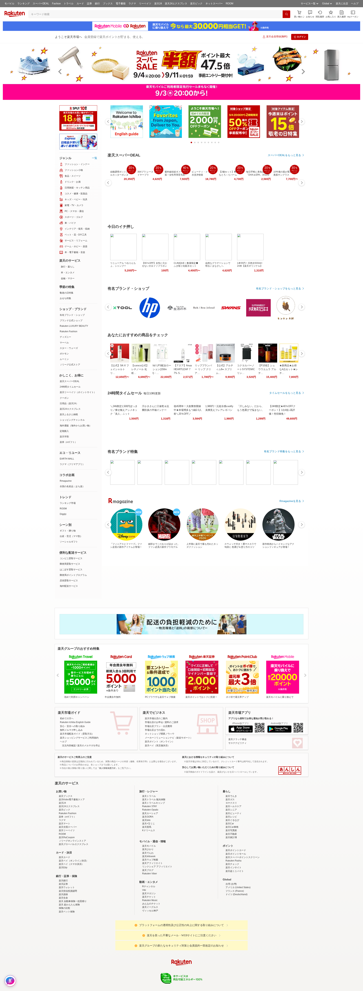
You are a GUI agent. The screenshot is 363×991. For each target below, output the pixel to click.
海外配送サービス (69, 586)
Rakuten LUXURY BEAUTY (74, 326)
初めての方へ (67, 718)
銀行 (97, 3)
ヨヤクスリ (231, 836)
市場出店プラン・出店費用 (158, 726)
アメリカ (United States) (238, 920)
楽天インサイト (233, 900)
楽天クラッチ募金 (237, 739)
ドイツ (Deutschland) (236, 927)
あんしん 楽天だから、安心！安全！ (289, 770)
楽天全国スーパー (68, 860)
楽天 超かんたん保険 (69, 937)
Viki (144, 923)
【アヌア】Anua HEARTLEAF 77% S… (183, 369)
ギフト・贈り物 (68, 530)
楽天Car (230, 856)
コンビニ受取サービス (71, 558)
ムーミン (64, 359)
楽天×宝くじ (148, 856)
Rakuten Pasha (233, 894)
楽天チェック (232, 897)
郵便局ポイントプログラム (73, 575)
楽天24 (158, 3)
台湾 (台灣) (231, 917)
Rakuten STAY (149, 839)
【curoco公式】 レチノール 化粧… (140, 369)
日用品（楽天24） (69, 403)
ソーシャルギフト (69, 541)
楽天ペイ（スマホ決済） (71, 897)
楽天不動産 (231, 867)
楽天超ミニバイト (235, 904)
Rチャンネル (148, 919)
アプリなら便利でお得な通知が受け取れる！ (251, 718)
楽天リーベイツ (67, 863)
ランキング (23, 3)
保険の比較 (64, 941)
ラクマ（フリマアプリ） (72, 464)
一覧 (94, 157)
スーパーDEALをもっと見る (284, 155)
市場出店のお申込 (154, 722)
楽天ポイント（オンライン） (159, 741)
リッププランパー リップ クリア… (203, 369)
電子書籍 (121, 3)
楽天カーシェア (150, 846)
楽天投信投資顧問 (68, 924)
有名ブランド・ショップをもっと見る (278, 288)
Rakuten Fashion (68, 331)
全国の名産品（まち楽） (72, 486)
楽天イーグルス (150, 940)
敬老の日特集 (66, 293)
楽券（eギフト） (68, 442)
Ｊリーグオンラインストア (72, 874)
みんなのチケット (151, 937)
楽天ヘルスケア (233, 839)
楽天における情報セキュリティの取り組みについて (208, 757)
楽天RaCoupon (67, 870)
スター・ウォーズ (69, 348)
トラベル (69, 3)
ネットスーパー (214, 3)
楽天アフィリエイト (152, 896)
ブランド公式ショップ (71, 320)
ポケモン (64, 353)
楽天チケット (149, 930)
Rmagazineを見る (290, 501)
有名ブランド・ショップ (72, 315)
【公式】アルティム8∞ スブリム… (224, 369)
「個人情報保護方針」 (107, 768)
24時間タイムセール (70, 386)
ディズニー (65, 337)
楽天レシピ (231, 850)
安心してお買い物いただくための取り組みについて (208, 767)
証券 (89, 3)
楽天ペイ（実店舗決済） (157, 745)
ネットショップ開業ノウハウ (159, 733)
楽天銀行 (63, 913)
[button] (310, 14)
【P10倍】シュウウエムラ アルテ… (267, 369)
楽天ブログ (148, 903)
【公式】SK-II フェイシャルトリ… (119, 369)
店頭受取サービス (69, 580)
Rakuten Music (149, 933)
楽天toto (146, 853)
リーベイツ (145, 3)
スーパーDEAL (41, 3)
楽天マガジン (149, 926)
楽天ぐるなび (232, 853)
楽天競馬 (146, 860)
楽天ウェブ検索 (150, 893)
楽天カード (64, 890)
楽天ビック (196, 3)
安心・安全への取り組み (72, 726)
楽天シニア (231, 843)
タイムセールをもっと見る (285, 392)
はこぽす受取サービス (71, 569)
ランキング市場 (68, 503)
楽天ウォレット (67, 920)
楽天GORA (147, 850)
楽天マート (64, 856)
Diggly (63, 514)
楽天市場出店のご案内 (156, 718)
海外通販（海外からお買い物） (76, 425)
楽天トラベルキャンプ (153, 836)
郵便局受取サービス (70, 564)
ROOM (229, 3)
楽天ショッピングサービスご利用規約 (79, 737)
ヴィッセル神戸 (150, 944)
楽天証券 (63, 917)
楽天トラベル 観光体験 (153, 832)
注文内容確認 (69, 745)
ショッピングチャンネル (72, 420)
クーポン (64, 398)
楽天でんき (231, 829)
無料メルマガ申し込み (71, 730)
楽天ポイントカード (236, 883)
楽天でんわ (148, 886)
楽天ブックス (65, 829)
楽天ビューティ (233, 846)
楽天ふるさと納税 (69, 414)
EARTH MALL (67, 458)
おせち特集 (65, 298)
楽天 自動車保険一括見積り (73, 934)
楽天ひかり (148, 882)
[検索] (286, 14)
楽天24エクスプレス (176, 3)
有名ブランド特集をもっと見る (282, 451)
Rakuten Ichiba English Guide (75, 722)
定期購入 (64, 431)
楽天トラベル (149, 829)
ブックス (108, 3)
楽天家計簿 (231, 870)
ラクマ (132, 3)
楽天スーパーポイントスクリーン (243, 890)
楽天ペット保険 (67, 944)
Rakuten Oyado (150, 843)
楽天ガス (230, 832)
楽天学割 (64, 436)
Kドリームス (148, 863)
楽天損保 (63, 927)
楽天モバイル (149, 879)
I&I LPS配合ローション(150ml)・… (162, 369)
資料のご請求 (171, 722)
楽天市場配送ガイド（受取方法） (77, 733)
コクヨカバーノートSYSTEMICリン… (246, 369)
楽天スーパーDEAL (69, 381)
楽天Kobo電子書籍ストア (72, 832)
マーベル (64, 342)
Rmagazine (66, 481)
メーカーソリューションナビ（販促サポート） (168, 737)
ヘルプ (354, 3)
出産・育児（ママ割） (71, 536)
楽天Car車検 (232, 860)
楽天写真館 (231, 863)
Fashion (56, 3)
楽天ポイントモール (236, 887)
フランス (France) (235, 924)
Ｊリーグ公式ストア (70, 364)
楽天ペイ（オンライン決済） (73, 894)
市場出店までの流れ (155, 730)
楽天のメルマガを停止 (88, 745)
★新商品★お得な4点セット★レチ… (288, 369)
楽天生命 (63, 931)
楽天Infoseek (148, 889)
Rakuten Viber (149, 906)
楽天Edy (63, 900)
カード (80, 3)
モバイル (9, 3)
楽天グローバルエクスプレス (73, 877)
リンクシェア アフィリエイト (157, 899)
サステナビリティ (237, 743)
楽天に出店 (342, 3)
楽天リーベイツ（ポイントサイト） (78, 392)
